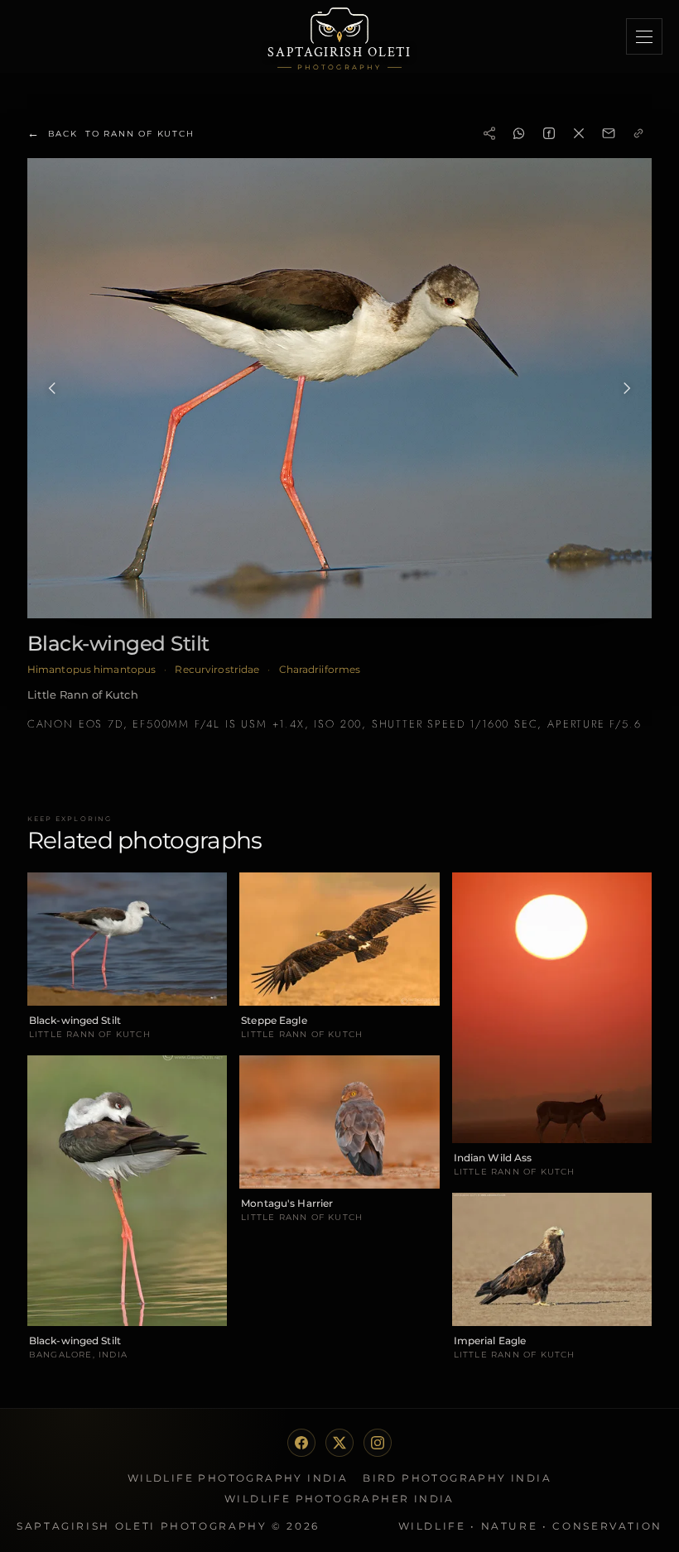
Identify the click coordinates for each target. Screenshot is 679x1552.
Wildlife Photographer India (339, 1498)
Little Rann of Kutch (82, 694)
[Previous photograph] (52, 388)
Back (111, 133)
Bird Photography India (457, 1478)
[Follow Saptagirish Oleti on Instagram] (378, 1443)
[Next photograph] (627, 388)
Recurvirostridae (217, 669)
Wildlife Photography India (238, 1478)
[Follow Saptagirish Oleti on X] (339, 1443)
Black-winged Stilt (118, 643)
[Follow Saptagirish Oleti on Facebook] (301, 1443)
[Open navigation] (644, 36)
